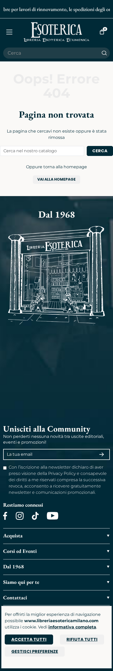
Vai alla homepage (56, 179)
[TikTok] (35, 516)
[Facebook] (5, 516)
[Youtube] (52, 516)
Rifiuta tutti (81, 639)
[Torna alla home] (56, 31)
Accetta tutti (29, 639)
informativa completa (72, 627)
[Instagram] (20, 516)
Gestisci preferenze (34, 651)
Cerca (99, 151)
